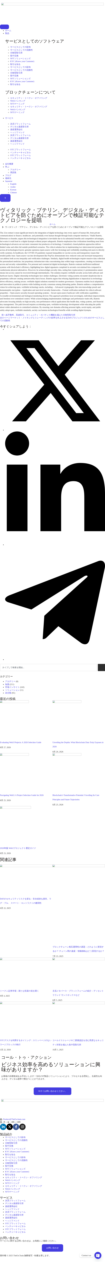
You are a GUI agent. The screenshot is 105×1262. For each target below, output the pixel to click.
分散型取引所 (16, 53)
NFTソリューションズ (20, 58)
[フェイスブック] (16, 1127)
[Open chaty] (97, 1255)
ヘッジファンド (17, 132)
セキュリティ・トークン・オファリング (28, 98)
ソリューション (12, 690)
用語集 (13, 172)
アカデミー (15, 170)
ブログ (8, 175)
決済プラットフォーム (20, 124)
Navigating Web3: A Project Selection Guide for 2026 (22, 795)
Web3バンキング (17, 101)
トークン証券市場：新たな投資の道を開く (19, 991)
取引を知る (15, 64)
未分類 (8, 693)
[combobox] (48, 667)
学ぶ (7, 167)
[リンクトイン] (3, 1127)
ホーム (8, 30)
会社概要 (9, 164)
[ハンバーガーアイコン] (4, 27)
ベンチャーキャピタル (20, 152)
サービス (9, 118)
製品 (7, 33)
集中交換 (14, 56)
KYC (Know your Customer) (22, 61)
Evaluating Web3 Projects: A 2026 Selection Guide (20, 742)
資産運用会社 (16, 129)
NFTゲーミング (17, 104)
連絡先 (8, 178)
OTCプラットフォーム (20, 149)
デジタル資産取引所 (19, 127)
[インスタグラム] (22, 1127)
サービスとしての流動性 (21, 50)
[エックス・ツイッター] (9, 1127)
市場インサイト (12, 687)
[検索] (101, 667)
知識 (7, 684)
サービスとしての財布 (20, 47)
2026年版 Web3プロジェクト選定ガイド (18, 848)
